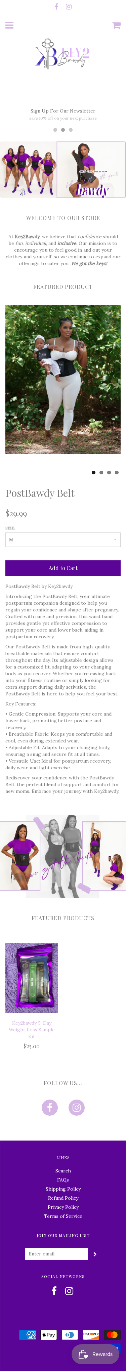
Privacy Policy (63, 1207)
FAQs (63, 1180)
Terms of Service (63, 1216)
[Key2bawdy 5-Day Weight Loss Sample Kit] (31, 978)
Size (10, 527)
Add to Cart (63, 567)
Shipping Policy (63, 1189)
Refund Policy (63, 1198)
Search (63, 1171)
